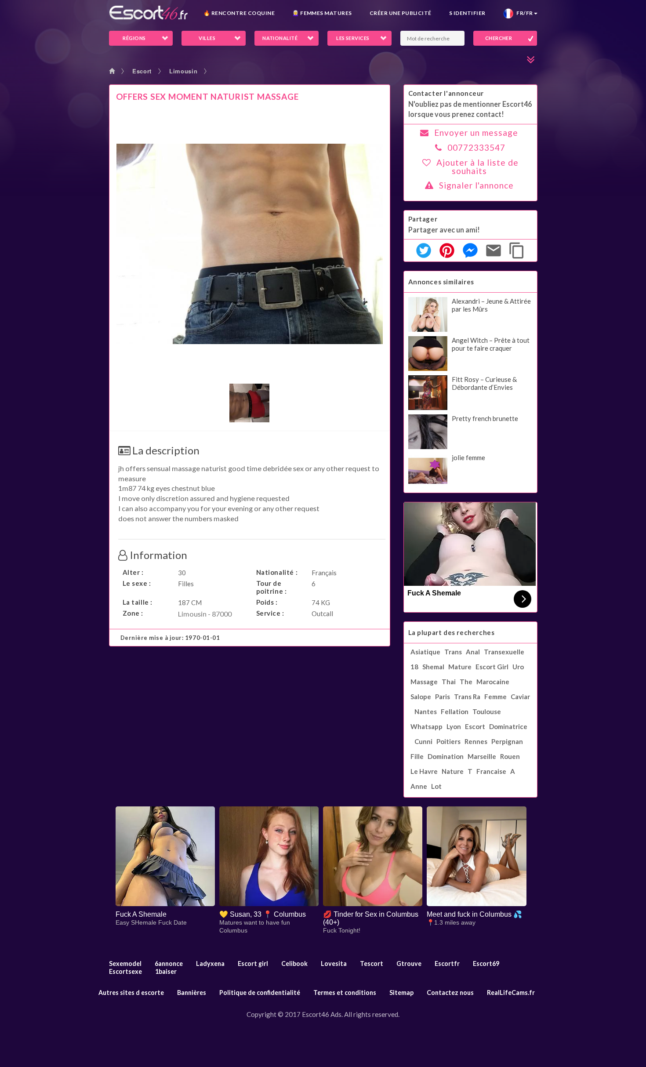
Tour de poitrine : (271, 587)
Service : (270, 613)
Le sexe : (137, 583)
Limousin (183, 71)
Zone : (133, 613)
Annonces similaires (441, 282)
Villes (207, 38)
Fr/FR (523, 13)
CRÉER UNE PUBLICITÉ (401, 13)
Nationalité (280, 38)
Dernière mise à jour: (170, 637)
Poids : (267, 602)
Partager (423, 219)
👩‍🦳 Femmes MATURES (322, 13)
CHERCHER (498, 38)
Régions (134, 38)
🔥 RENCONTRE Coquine (239, 13)
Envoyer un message (476, 132)
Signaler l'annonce (476, 185)
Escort (142, 71)
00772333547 (476, 147)
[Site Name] (148, 12)
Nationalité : (277, 572)
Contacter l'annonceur (446, 93)
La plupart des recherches (451, 632)
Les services (352, 38)
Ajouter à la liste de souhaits (477, 166)
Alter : (133, 572)
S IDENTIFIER (467, 13)
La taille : (138, 602)
